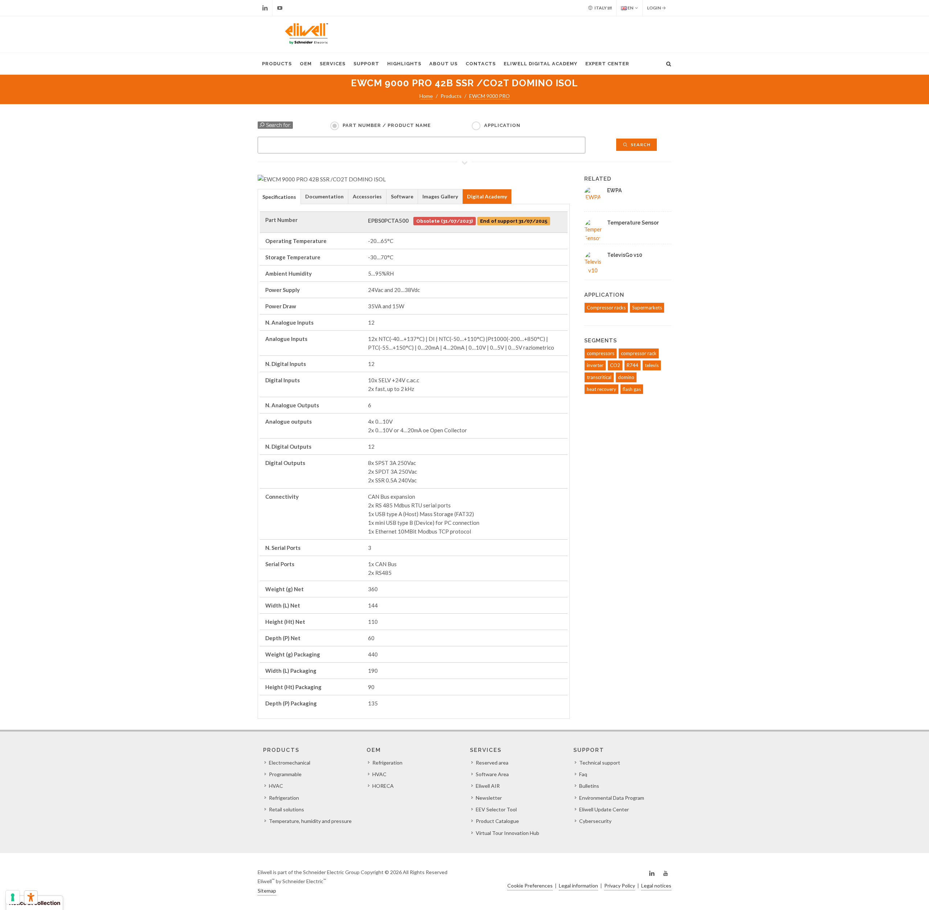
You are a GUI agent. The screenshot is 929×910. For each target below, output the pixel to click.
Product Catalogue (497, 821)
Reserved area (492, 762)
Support (366, 63)
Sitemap (267, 891)
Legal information (578, 885)
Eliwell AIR (488, 786)
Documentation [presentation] (324, 196)
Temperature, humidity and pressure (310, 821)
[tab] (279, 196)
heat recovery (601, 389)
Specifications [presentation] (279, 197)
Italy (600, 8)
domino (626, 377)
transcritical (599, 377)
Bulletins (589, 786)
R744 (632, 365)
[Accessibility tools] (31, 897)
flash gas (632, 389)
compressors (600, 353)
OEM (306, 63)
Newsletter (489, 798)
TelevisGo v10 (624, 255)
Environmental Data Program (611, 798)
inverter (595, 365)
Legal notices (656, 885)
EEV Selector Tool (496, 809)
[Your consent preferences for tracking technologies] (13, 897)
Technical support (599, 762)
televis (652, 365)
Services (332, 63)
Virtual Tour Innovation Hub (507, 833)
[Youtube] (280, 8)
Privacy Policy (619, 885)
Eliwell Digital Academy (540, 63)
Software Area (492, 774)
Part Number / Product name (387, 125)
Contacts (481, 63)
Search (640, 144)
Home (426, 96)
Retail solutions (286, 809)
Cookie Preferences (530, 885)
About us (443, 63)
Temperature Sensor (633, 223)
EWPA (614, 190)
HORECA (383, 786)
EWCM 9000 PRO (489, 96)
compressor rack (638, 353)
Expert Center (607, 63)
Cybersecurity (595, 821)
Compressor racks (606, 307)
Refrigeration (284, 798)
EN (630, 8)
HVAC (276, 786)
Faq (583, 774)
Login (654, 8)
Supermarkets (647, 307)
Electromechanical (289, 762)
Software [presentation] (402, 196)
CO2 (615, 365)
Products (277, 63)
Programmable (285, 774)
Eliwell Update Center (604, 809)
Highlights (404, 63)
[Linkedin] (265, 8)
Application (502, 125)
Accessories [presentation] (367, 196)
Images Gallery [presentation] (440, 196)
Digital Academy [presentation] (487, 196)
